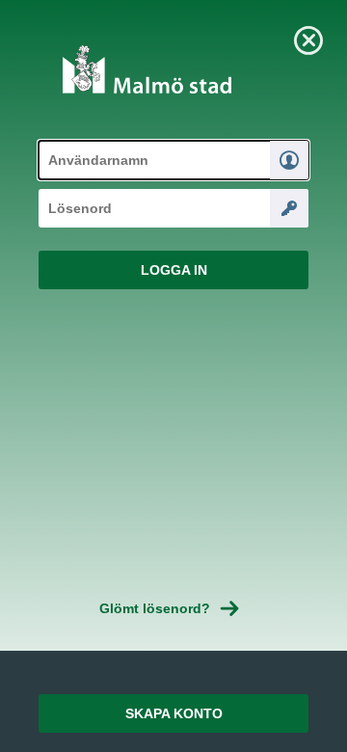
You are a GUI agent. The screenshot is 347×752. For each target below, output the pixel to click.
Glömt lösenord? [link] (154, 608)
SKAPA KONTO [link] (174, 713)
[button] (173, 270)
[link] (308, 38)
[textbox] (173, 160)
